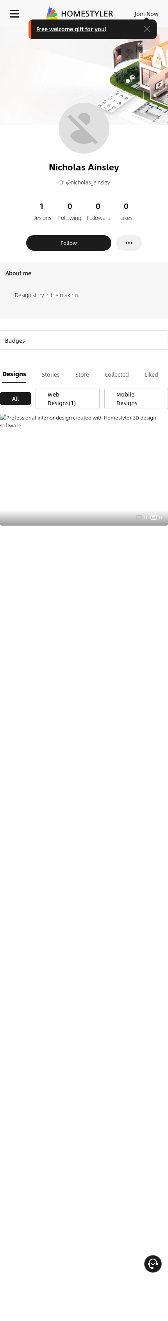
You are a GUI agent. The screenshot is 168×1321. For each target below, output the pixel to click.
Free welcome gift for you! (71, 29)
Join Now (147, 13)
